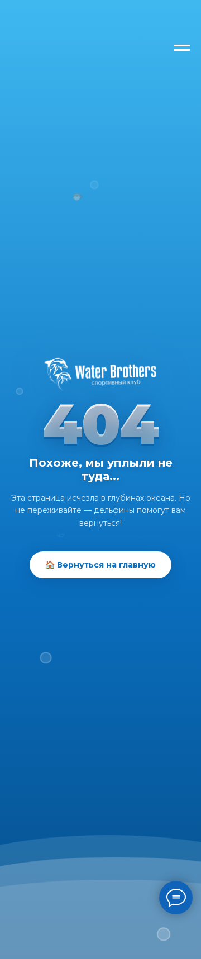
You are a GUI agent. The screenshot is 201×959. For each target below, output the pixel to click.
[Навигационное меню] (182, 48)
